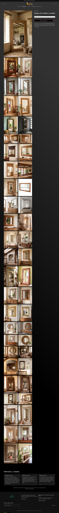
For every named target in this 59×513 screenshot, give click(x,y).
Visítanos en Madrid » (41, 500)
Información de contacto (39, 510)
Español (7, 512)
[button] (5, 4)
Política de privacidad (29, 510)
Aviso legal (34, 510)
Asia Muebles (20, 510)
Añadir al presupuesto (43, 20)
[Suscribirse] (18, 505)
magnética (24, 510)
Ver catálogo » (23, 499)
